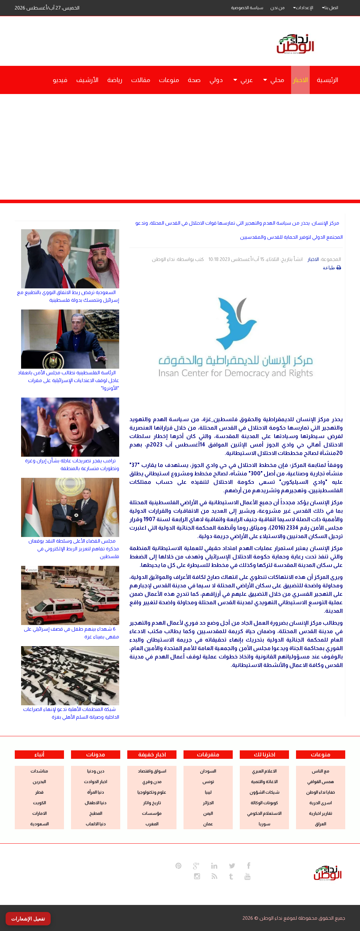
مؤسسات (152, 813)
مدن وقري (152, 781)
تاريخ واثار (152, 802)
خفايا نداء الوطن (320, 792)
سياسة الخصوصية (247, 7)
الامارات (39, 813)
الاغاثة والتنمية (264, 781)
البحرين (39, 781)
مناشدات (39, 771)
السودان (208, 771)
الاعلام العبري (264, 771)
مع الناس (320, 771)
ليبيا (208, 792)
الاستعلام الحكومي (264, 813)
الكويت (39, 802)
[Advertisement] (180, 147)
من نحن (277, 7)
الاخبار (313, 259)
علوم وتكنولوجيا (151, 792)
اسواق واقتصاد (152, 771)
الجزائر (208, 802)
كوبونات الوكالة (264, 802)
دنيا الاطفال (96, 802)
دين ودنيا (95, 771)
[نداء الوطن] (327, 872)
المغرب (152, 823)
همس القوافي (320, 781)
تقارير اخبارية (320, 813)
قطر (39, 792)
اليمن (208, 813)
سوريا (264, 823)
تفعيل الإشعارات (28, 918)
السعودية (39, 823)
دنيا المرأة (95, 792)
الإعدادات (304, 7)
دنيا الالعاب (96, 823)
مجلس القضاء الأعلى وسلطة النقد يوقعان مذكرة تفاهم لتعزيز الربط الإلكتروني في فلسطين (73, 548)
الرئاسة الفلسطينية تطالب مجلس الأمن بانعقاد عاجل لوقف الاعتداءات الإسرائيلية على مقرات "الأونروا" (68, 380)
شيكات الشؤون (264, 792)
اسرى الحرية (320, 802)
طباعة (329, 267)
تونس (208, 781)
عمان (208, 823)
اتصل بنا (331, 7)
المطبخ (95, 813)
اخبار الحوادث (95, 781)
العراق (320, 823)
